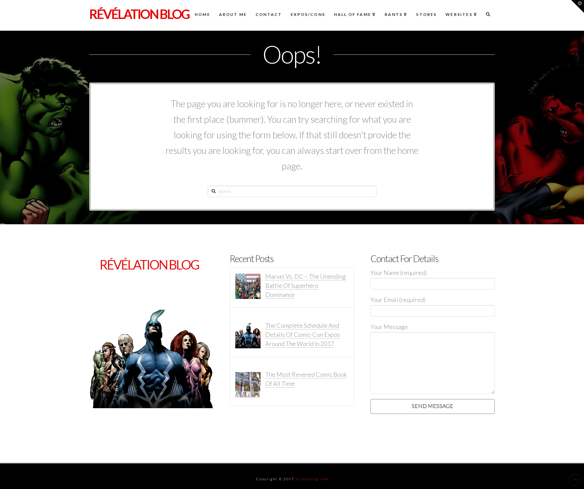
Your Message (389, 326)
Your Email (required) (397, 299)
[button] (577, 6)
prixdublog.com (312, 479)
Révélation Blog (139, 13)
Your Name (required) (398, 272)
